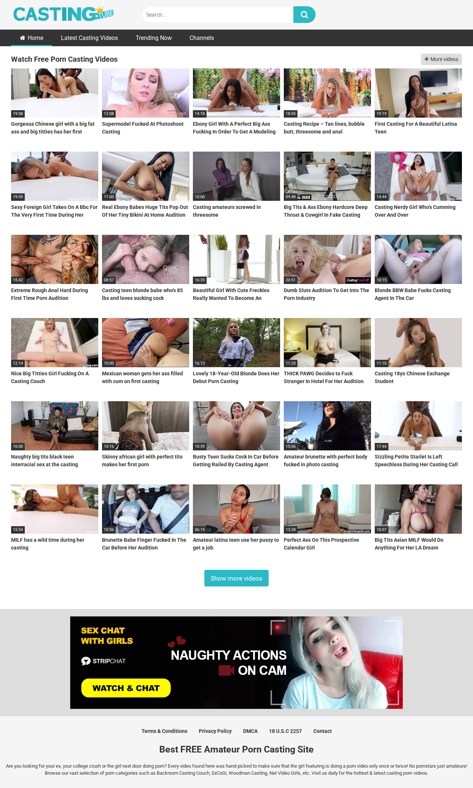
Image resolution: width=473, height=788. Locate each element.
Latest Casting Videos (89, 37)
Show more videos (236, 578)
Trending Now (154, 37)
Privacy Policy (215, 731)
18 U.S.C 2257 (285, 731)
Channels (202, 37)
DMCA (250, 731)
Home (35, 37)
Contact (322, 731)
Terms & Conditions (164, 731)
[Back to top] (448, 765)
